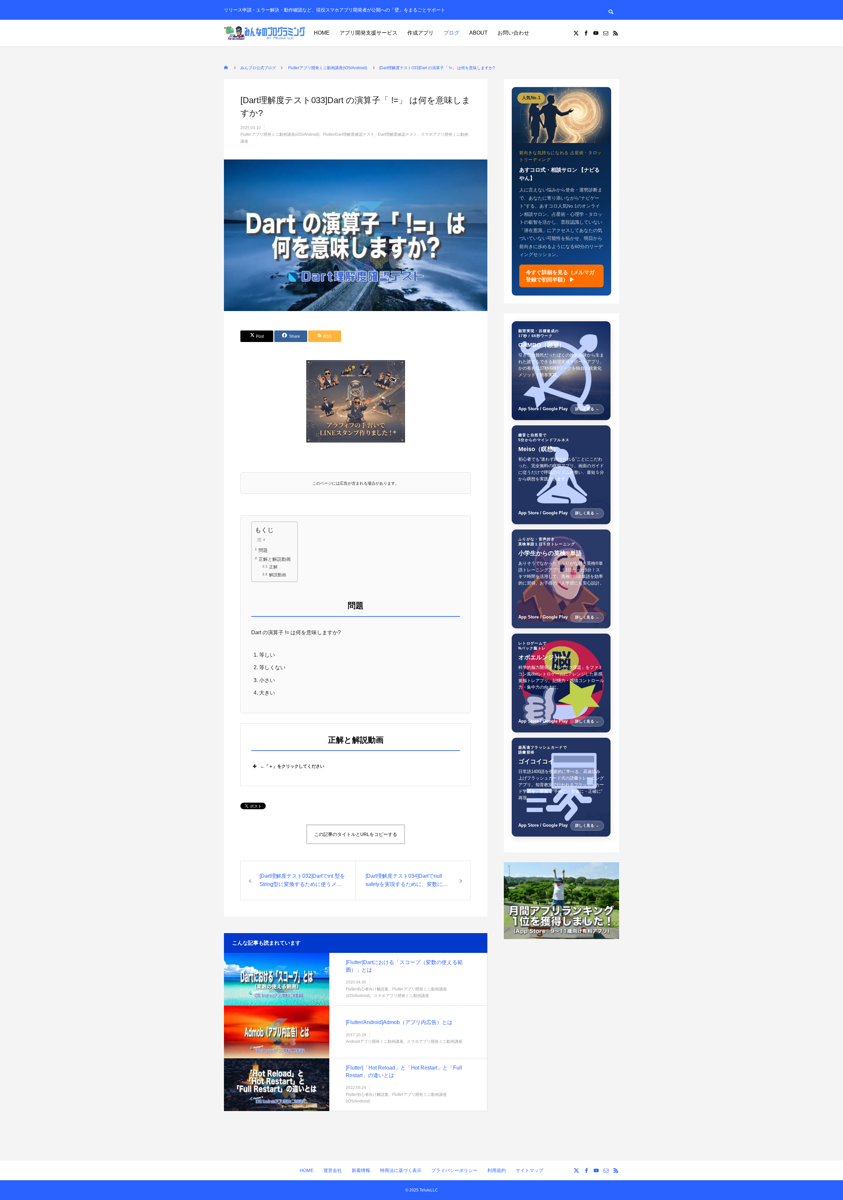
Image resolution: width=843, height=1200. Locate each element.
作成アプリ (420, 33)
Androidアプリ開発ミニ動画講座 (374, 1041)
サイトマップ (529, 1170)
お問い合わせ (513, 33)
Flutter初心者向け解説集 (367, 988)
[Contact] (606, 33)
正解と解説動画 (274, 559)
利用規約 (496, 1170)
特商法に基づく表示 (401, 1170)
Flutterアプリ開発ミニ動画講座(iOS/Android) (279, 134)
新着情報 (361, 1170)
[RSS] (615, 33)
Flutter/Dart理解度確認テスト (348, 134)
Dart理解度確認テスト (397, 134)
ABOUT (478, 33)
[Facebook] (586, 33)
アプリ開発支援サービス (368, 33)
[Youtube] (596, 33)
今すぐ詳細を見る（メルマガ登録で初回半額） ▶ (560, 276)
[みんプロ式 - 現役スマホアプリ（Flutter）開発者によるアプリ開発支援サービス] (265, 33)
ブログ (451, 33)
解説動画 (277, 574)
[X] (576, 33)
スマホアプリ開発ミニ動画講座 (401, 995)
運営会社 (332, 1170)
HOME (322, 33)
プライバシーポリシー (454, 1170)
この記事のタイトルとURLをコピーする (355, 834)
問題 (263, 550)
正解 (273, 566)
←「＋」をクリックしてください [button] (292, 766)
